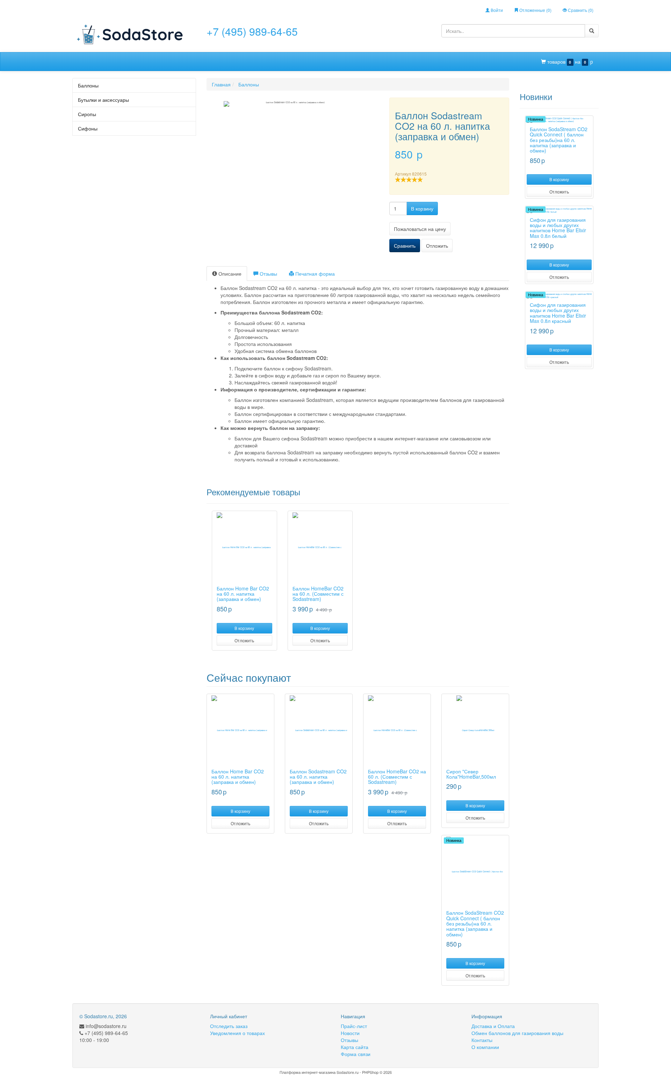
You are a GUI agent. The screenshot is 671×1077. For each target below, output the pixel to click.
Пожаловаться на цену (420, 228)
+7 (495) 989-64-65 (252, 31)
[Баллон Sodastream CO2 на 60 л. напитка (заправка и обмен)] (319, 730)
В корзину (422, 208)
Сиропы (223, 61)
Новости (350, 1032)
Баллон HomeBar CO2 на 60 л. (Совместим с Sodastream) (318, 594)
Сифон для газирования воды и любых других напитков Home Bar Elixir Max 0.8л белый (558, 227)
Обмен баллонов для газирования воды (517, 1032)
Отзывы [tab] (267, 273)
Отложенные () (534, 10)
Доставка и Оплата (294, 61)
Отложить (437, 245)
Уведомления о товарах (237, 1032)
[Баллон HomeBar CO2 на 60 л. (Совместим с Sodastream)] (320, 547)
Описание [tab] (229, 273)
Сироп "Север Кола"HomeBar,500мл (471, 774)
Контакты (337, 61)
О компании (372, 61)
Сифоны (252, 61)
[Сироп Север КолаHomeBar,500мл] (475, 730)
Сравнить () (580, 10)
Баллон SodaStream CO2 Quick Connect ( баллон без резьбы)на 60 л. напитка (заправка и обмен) (475, 923)
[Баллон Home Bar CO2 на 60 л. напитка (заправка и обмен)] (244, 547)
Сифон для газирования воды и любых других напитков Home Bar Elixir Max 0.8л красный (558, 312)
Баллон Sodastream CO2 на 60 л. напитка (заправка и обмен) (318, 777)
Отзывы (349, 1039)
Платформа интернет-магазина (308, 1072)
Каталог (102, 61)
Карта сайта (354, 1046)
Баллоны (132, 61)
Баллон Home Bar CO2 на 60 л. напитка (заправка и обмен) (243, 594)
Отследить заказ (228, 1025)
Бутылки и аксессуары (178, 61)
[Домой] (80, 61)
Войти (496, 10)
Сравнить (405, 245)
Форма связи (355, 1053)
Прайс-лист (354, 1025)
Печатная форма (314, 273)
